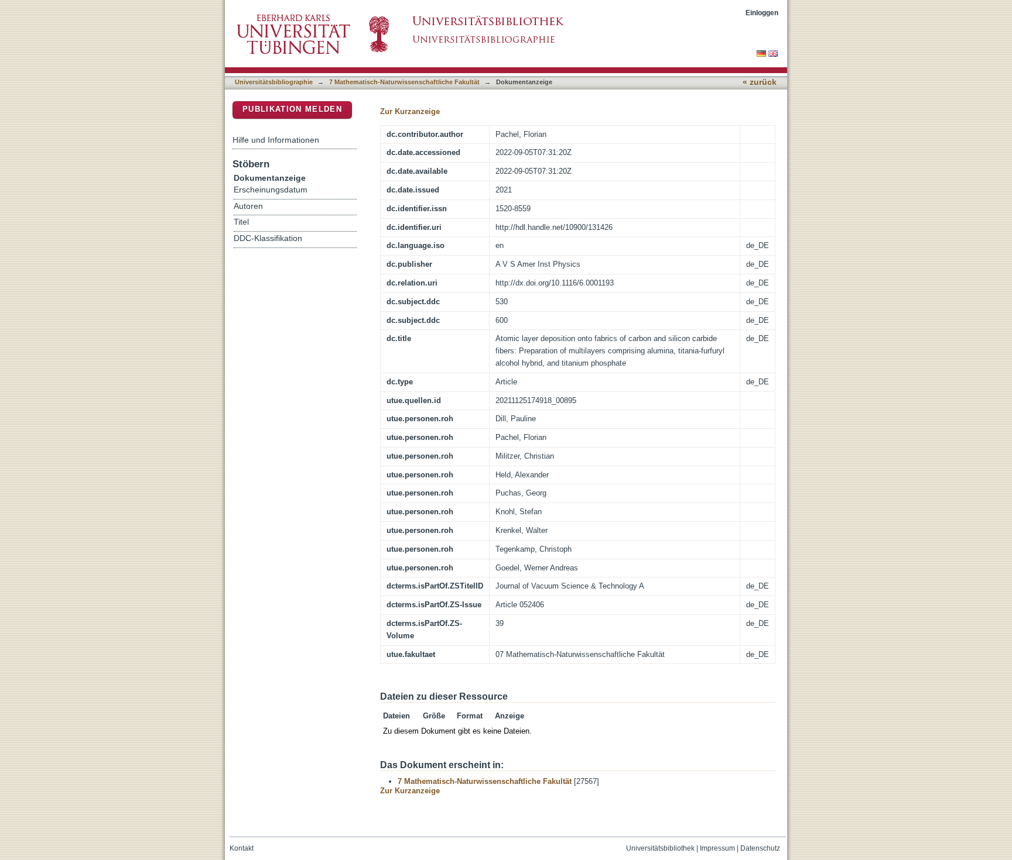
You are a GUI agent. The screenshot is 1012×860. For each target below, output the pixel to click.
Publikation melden (292, 109)
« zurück (760, 82)
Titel (241, 222)
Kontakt (242, 848)
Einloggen (762, 12)
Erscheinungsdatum (270, 189)
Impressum (717, 848)
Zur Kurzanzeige (410, 111)
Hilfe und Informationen (276, 140)
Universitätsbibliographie (274, 81)
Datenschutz (760, 848)
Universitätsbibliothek (660, 848)
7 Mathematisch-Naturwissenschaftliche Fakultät (404, 81)
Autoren (248, 206)
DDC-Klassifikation (268, 238)
